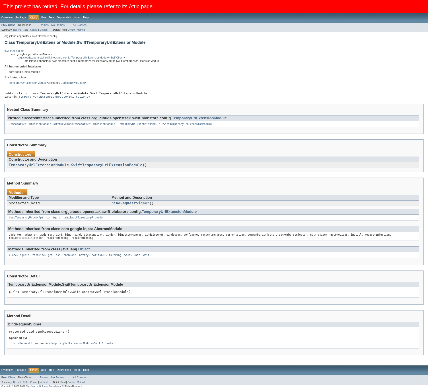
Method (43, 29)
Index (77, 17)
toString (115, 255)
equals (24, 255)
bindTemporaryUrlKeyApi (26, 217)
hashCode (70, 255)
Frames (44, 25)
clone (13, 255)
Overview (7, 17)
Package (20, 17)
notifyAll (99, 255)
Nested (17, 29)
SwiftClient (116, 57)
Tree (51, 17)
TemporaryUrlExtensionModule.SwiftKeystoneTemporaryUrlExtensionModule (62, 124)
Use (43, 17)
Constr (33, 29)
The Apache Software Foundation (43, 386)
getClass (54, 255)
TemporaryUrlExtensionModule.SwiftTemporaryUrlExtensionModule (165, 124)
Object (84, 249)
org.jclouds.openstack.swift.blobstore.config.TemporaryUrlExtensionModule (63, 57)
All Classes (79, 25)
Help (86, 17)
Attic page (140, 6)
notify (83, 255)
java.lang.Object (14, 50)
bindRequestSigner (130, 203)
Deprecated (64, 17)
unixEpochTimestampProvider (84, 217)
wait (127, 255)
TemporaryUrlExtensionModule (28, 82)
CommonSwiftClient (73, 82)
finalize (38, 255)
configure (53, 217)
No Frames (58, 25)
